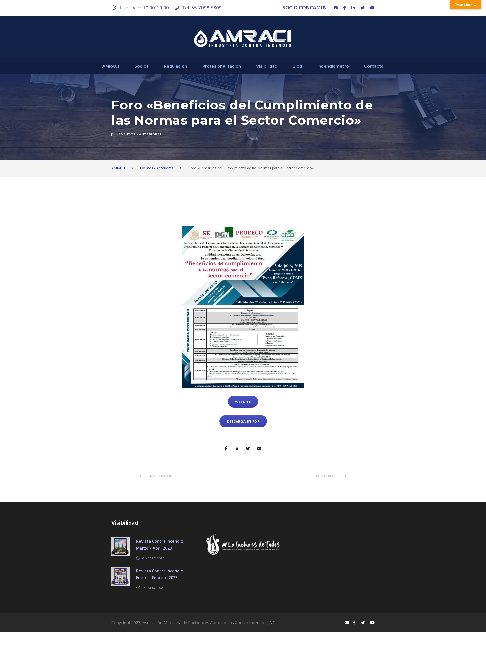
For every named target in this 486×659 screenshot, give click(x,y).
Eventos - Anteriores (140, 134)
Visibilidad (266, 66)
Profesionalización (221, 66)
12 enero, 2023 (153, 588)
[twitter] (362, 8)
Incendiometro (333, 66)
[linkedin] (353, 8)
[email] (336, 8)
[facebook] (344, 8)
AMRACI (110, 66)
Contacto (374, 66)
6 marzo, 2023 (153, 558)
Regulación (175, 66)
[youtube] (372, 8)
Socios (141, 66)
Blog (297, 66)
